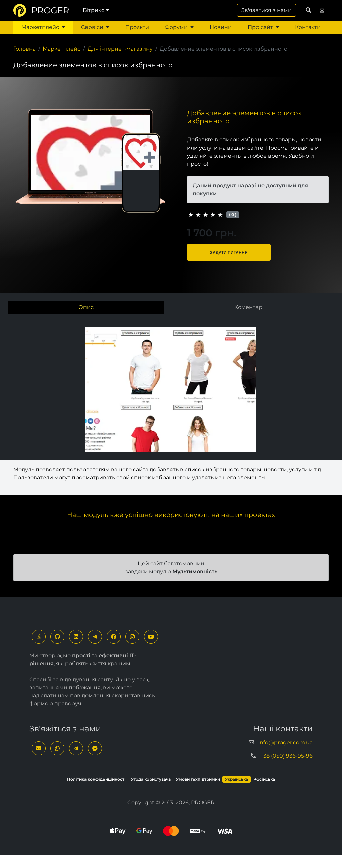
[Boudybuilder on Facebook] (114, 637)
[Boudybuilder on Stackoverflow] (39, 637)
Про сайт (260, 27)
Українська (236, 779)
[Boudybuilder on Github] (57, 637)
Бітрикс (93, 10)
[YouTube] (151, 637)
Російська (264, 779)
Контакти (308, 27)
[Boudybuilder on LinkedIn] (76, 637)
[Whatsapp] (57, 748)
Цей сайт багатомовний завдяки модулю (171, 567)
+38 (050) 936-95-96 (286, 756)
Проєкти (137, 27)
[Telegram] (95, 637)
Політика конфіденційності (96, 779)
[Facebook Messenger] (95, 748)
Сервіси (92, 27)
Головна (24, 48)
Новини (221, 27)
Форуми (176, 27)
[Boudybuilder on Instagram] (132, 637)
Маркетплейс (40, 27)
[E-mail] (39, 748)
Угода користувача (151, 779)
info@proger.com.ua (285, 742)
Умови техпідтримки (198, 779)
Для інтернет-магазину (120, 48)
